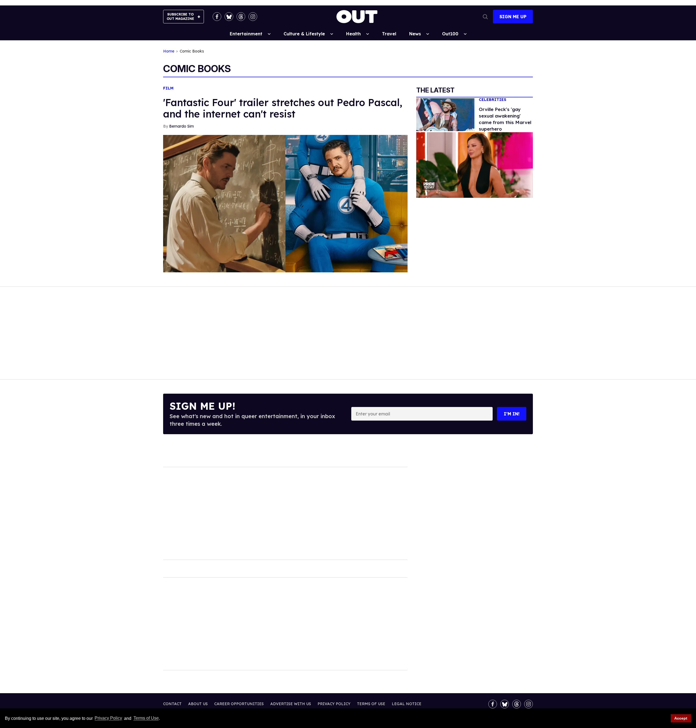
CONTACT (172, 703)
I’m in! (512, 414)
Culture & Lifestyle (304, 33)
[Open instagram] (252, 16)
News (415, 33)
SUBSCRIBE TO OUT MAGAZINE (180, 16)
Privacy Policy (108, 718)
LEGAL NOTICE (406, 703)
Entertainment (246, 33)
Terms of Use (146, 718)
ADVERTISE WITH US (290, 703)
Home (168, 51)
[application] (474, 165)
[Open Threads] (241, 16)
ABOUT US (198, 703)
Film (168, 88)
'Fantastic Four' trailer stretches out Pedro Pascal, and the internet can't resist (282, 108)
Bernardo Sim (181, 126)
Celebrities (492, 99)
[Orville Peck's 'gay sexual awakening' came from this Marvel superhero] (445, 114)
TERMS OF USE (371, 703)
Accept (680, 718)
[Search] (485, 16)
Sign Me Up (512, 16)
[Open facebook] (217, 16)
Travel (389, 33)
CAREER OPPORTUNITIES (239, 703)
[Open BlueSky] (229, 16)
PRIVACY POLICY (334, 703)
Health (353, 33)
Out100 (450, 33)
